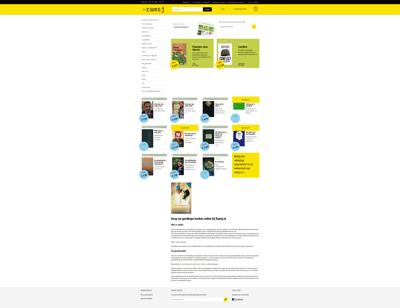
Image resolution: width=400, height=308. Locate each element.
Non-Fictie (145, 71)
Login (223, 9)
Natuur (144, 67)
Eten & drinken (147, 24)
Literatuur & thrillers (149, 56)
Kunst (144, 52)
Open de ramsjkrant (146, 298)
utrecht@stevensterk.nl (211, 260)
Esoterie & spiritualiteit (150, 20)
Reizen (144, 79)
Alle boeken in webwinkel (201, 2)
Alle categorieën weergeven (151, 91)
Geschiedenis (146, 36)
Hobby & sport (147, 44)
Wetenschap (146, 87)
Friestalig (145, 32)
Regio (143, 75)
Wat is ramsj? (253, 2)
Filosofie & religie (148, 28)
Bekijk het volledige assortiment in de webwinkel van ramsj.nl (243, 164)
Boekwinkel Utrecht (219, 2)
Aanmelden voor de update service (152, 1)
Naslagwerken (146, 63)
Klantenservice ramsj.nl (236, 2)
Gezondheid (145, 40)
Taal (143, 83)
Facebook (238, 299)
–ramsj (153, 9)
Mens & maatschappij (149, 60)
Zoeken (207, 9)
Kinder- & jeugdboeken (149, 48)
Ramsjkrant (186, 2)
